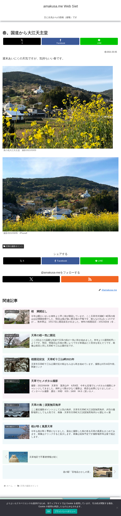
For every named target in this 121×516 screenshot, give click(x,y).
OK (48, 511)
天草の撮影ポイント (14, 246)
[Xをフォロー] (31, 279)
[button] (112, 444)
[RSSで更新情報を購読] (89, 279)
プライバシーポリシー (65, 511)
